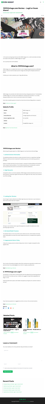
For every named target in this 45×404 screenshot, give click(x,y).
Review (8, 12)
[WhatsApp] (13, 308)
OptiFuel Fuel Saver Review (11, 127)
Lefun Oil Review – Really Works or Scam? (32, 330)
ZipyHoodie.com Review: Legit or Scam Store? (13, 392)
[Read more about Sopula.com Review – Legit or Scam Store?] (12, 322)
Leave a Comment (6, 332)
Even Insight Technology (24, 401)
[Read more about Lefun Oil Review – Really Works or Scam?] (32, 322)
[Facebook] (3, 308)
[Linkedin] (8, 308)
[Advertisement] (22, 48)
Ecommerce (5, 12)
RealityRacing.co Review (11, 268)
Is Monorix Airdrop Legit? (11, 103)
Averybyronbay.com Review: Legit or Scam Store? (13, 384)
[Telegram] (21, 399)
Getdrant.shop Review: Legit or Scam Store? (12, 386)
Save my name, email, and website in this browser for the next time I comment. (18, 368)
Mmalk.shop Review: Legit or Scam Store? (12, 388)
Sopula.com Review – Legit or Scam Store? (11, 330)
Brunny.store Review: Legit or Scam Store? (12, 390)
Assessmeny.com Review (11, 304)
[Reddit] (10, 308)
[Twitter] (6, 308)
